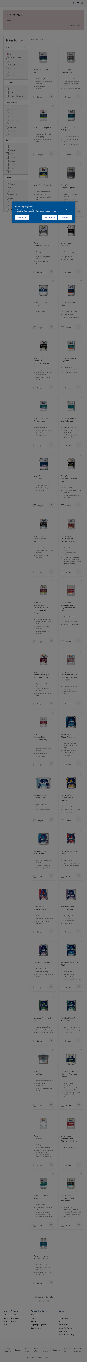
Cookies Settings (22, 217)
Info (54, 211)
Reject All (65, 217)
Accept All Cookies (49, 217)
